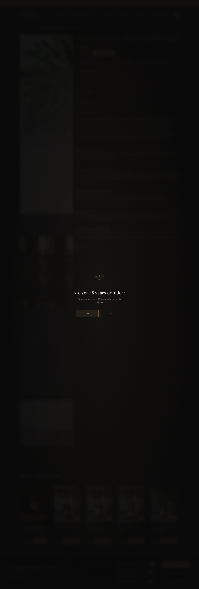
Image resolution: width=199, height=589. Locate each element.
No (112, 313)
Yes (87, 313)
